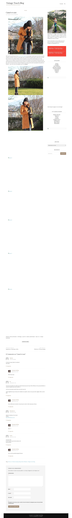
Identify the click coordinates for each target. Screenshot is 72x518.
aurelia (11, 435)
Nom (9, 489)
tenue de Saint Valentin (22, 56)
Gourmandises (57, 68)
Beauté (55, 67)
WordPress (36, 516)
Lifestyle (57, 70)
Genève (57, 118)
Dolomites (57, 121)
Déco (56, 72)
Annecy (57, 116)
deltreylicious (12, 410)
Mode (25, 10)
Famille (57, 65)
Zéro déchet (57, 66)
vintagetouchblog (10, 14)
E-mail (9, 493)
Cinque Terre (56, 119)
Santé (59, 67)
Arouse (41, 516)
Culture (57, 71)
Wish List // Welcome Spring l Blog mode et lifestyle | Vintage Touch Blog (21, 461)
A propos (61, 3)
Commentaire (11, 474)
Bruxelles (56, 123)
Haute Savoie (56, 114)
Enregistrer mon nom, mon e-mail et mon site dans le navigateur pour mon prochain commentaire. (25, 503)
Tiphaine (11, 358)
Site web (10, 497)
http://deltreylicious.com (10, 417)
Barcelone (57, 122)
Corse (56, 117)
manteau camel (25, 341)
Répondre (9, 366)
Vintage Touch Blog (15, 3)
